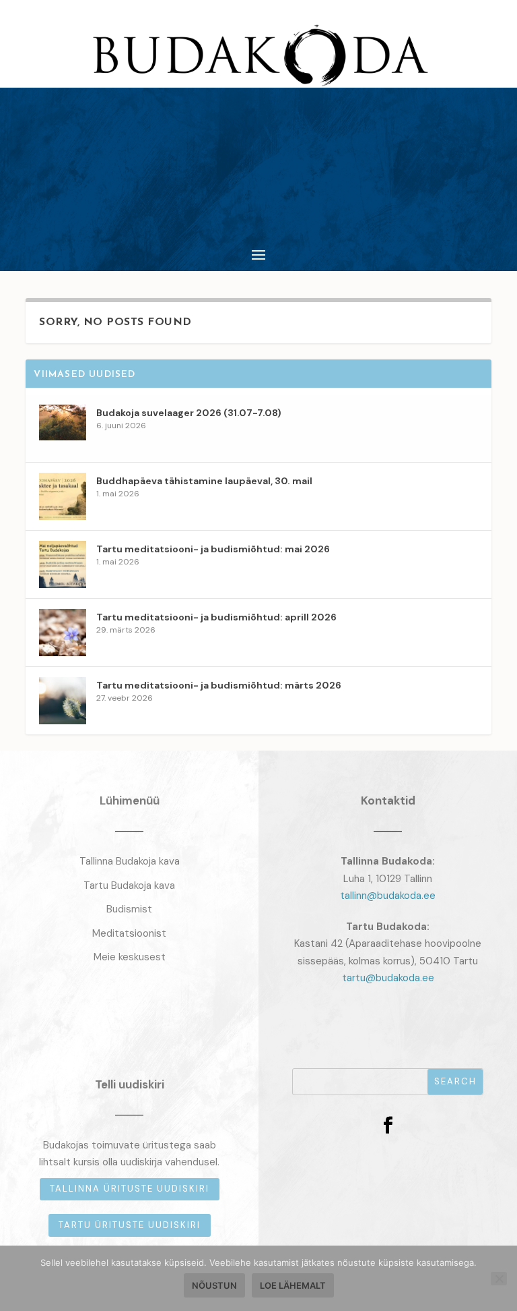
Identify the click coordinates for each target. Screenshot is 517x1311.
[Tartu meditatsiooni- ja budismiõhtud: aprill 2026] (62, 632)
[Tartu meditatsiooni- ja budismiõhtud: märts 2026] (62, 700)
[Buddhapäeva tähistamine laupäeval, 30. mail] (62, 496)
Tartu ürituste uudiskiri (130, 1225)
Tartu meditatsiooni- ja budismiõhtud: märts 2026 (218, 685)
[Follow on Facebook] (388, 1125)
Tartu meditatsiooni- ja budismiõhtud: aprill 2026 (216, 617)
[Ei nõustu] (499, 1278)
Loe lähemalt (293, 1285)
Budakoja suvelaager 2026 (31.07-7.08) (188, 413)
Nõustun (214, 1285)
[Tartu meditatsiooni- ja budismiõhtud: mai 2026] (62, 564)
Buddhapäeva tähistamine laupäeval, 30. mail (204, 481)
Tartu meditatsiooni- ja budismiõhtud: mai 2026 (213, 549)
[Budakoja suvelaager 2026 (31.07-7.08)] (62, 428)
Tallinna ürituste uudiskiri (129, 1188)
